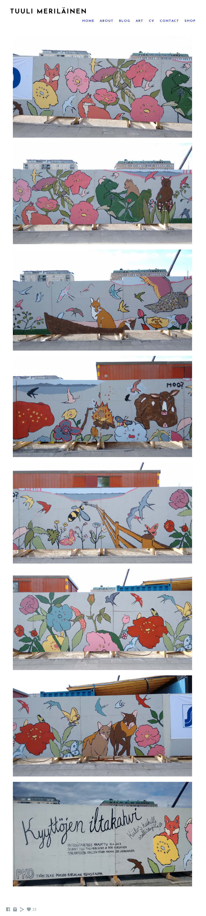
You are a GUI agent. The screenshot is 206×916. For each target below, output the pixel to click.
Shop (190, 21)
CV (151, 21)
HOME (88, 21)
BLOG (124, 21)
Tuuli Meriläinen (48, 12)
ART (140, 21)
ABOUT (107, 21)
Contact (169, 21)
